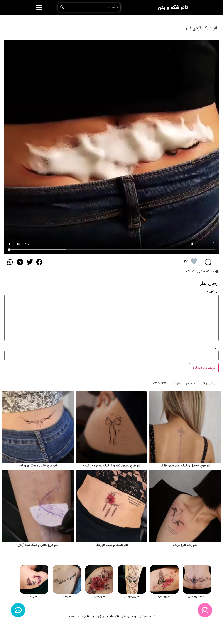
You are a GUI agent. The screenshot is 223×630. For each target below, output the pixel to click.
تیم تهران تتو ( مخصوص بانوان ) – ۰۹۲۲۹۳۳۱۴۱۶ (185, 383)
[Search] (62, 7)
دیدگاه (213, 292)
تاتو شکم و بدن (173, 7)
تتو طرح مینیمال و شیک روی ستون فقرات (185, 465)
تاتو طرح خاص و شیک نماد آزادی (38, 544)
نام (217, 348)
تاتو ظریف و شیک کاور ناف (111, 544)
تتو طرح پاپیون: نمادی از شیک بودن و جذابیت (111, 465)
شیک (190, 271)
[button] (39, 8)
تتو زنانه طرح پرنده (185, 544)
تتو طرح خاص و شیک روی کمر (38, 465)
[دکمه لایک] (194, 261)
